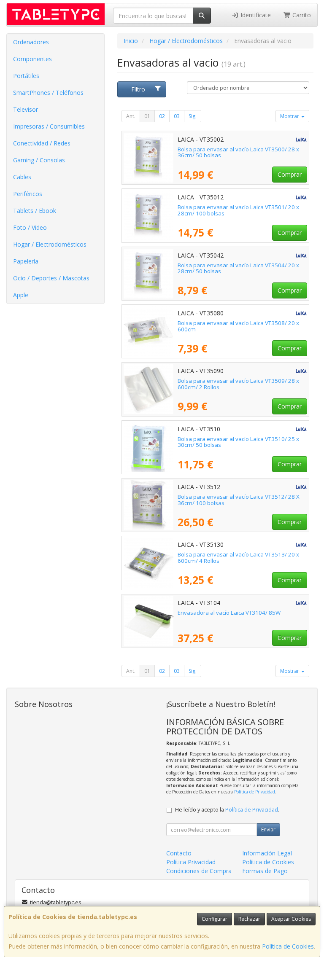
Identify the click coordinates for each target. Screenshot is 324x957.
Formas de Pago (265, 871)
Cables (22, 177)
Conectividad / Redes (41, 143)
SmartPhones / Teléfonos (48, 93)
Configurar (214, 918)
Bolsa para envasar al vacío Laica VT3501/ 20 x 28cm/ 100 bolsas (238, 210)
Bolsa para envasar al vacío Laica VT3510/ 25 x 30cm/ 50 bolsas (238, 442)
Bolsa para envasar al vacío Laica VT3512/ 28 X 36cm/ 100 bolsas (239, 500)
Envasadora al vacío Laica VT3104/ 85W (229, 612)
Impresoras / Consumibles (49, 126)
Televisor (25, 109)
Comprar (290, 174)
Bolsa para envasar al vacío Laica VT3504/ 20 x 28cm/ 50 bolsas (238, 268)
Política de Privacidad (254, 792)
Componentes (32, 59)
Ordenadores (31, 42)
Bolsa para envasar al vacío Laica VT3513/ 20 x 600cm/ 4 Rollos (238, 558)
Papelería (25, 261)
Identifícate (255, 15)
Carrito (301, 15)
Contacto (179, 853)
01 (147, 116)
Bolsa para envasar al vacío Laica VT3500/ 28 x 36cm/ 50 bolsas (238, 152)
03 (177, 116)
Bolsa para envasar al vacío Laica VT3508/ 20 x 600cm (238, 326)
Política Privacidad (191, 862)
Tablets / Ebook (34, 211)
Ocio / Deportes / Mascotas (51, 278)
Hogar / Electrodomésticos (49, 244)
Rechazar (249, 918)
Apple (20, 295)
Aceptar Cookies (291, 918)
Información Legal (267, 853)
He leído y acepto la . (227, 809)
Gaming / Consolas (39, 160)
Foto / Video (30, 227)
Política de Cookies (288, 946)
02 (162, 116)
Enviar (268, 829)
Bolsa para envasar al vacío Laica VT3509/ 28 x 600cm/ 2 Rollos (238, 384)
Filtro (138, 89)
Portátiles (26, 76)
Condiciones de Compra (199, 871)
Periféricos (27, 194)
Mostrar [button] (290, 116)
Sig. (193, 116)
